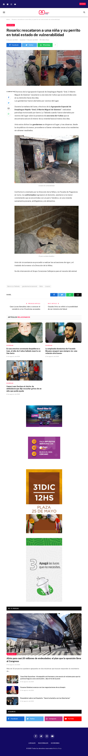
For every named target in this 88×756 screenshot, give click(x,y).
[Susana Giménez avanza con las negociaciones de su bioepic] (12, 690)
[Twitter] (8, 103)
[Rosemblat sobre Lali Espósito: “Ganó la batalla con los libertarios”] (12, 701)
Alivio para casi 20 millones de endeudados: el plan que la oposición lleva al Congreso (44, 660)
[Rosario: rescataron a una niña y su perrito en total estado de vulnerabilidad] (44, 68)
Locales (32, 743)
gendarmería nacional (29, 286)
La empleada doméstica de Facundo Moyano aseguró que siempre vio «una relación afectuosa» (61, 351)
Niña (41, 286)
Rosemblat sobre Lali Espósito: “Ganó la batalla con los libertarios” (45, 698)
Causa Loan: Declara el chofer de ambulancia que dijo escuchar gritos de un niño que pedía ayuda (23, 388)
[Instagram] (11, 4)
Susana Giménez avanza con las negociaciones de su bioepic (42, 687)
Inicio (8, 19)
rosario (47, 286)
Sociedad (10, 25)
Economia (55, 743)
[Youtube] (15, 4)
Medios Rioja (57, 748)
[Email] (8, 108)
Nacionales (11, 654)
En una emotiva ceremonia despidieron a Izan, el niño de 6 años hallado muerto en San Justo (23, 351)
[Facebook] (3, 4)
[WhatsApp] (8, 114)
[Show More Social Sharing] (55, 45)
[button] (4, 12)
